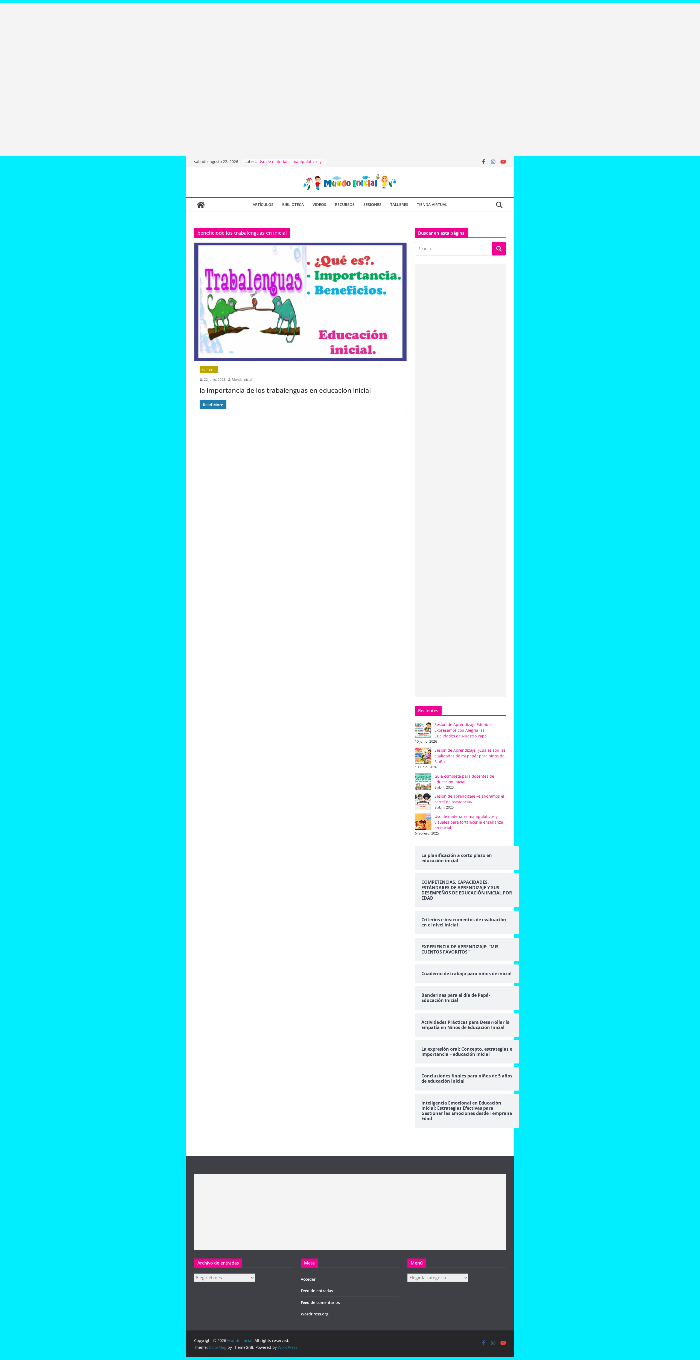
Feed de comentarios (320, 1302)
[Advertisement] (164, 41)
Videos (319, 204)
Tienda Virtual (432, 204)
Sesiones (372, 204)
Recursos (345, 204)
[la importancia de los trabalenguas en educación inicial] (300, 302)
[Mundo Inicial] (200, 204)
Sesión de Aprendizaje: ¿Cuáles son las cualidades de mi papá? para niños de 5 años (470, 756)
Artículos (263, 204)
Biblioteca (293, 204)
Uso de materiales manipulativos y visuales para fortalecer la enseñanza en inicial (468, 822)
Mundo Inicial (242, 379)
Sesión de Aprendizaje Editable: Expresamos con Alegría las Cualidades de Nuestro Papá (463, 730)
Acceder (308, 1279)
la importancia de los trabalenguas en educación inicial (285, 390)
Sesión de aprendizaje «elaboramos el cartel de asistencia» (291, 164)
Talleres (399, 204)
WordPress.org (314, 1314)
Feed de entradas (317, 1290)
